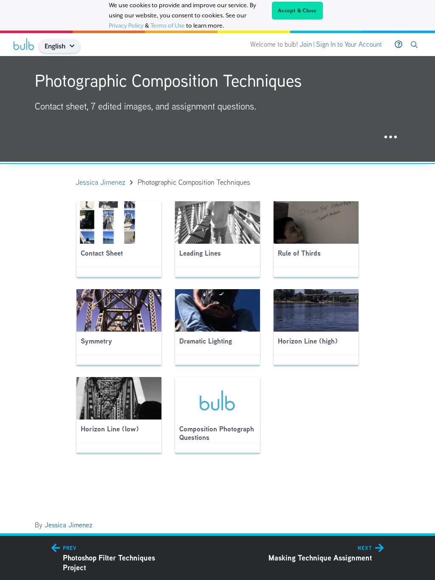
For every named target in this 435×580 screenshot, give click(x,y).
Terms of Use (167, 25)
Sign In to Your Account (349, 44)
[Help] (398, 44)
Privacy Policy (126, 25)
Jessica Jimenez (69, 525)
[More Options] (391, 137)
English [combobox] (55, 46)
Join (305, 44)
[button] (75, 46)
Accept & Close (297, 11)
